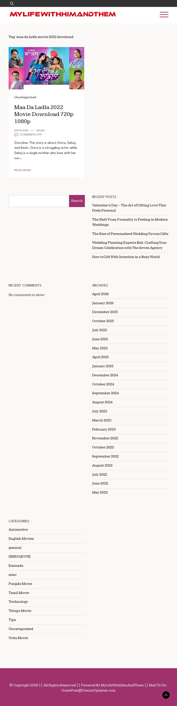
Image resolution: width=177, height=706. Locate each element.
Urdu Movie (18, 638)
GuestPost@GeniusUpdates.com (88, 690)
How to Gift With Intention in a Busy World (126, 257)
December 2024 (105, 375)
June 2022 (100, 483)
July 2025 (99, 330)
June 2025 (100, 339)
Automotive (18, 529)
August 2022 (102, 465)
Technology (18, 602)
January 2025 (103, 366)
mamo (40, 130)
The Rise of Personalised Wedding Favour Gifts (130, 234)
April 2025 (100, 357)
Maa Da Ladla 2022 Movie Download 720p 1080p (43, 114)
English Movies (21, 539)
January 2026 (103, 303)
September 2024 (105, 393)
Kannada (16, 566)
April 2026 (100, 294)
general (15, 548)
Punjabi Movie (20, 584)
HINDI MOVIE (20, 556)
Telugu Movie (20, 611)
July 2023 (99, 411)
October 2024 (103, 384)
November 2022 (105, 438)
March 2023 (101, 420)
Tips (12, 620)
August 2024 (102, 402)
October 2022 (103, 447)
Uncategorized (25, 97)
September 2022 (105, 456)
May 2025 (100, 348)
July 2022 (99, 474)
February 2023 (104, 429)
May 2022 (100, 492)
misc (13, 575)
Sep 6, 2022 (21, 130)
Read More (22, 170)
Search (77, 201)
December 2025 (105, 312)
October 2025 (103, 321)
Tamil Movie (19, 593)
